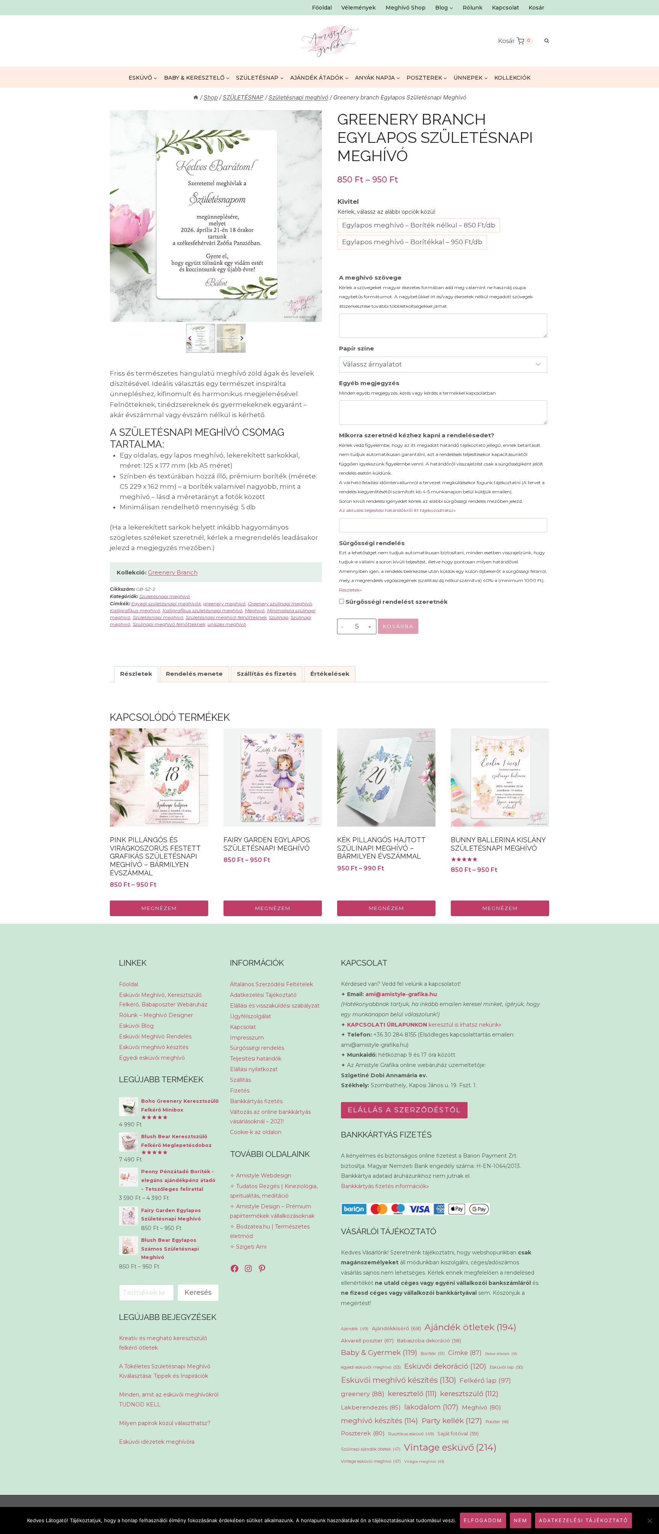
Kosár (536, 7)
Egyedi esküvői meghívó (152, 1057)
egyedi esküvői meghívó (371, 1367)
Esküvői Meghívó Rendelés (155, 1036)
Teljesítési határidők (255, 1058)
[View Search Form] (543, 40)
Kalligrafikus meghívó (135, 610)
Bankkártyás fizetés (256, 1101)
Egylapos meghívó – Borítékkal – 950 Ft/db (412, 242)
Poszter (497, 1421)
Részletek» (350, 590)
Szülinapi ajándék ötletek (370, 1449)
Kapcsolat (505, 7)
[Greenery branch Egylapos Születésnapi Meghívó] (216, 216)
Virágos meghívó (424, 1461)
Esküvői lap (506, 1367)
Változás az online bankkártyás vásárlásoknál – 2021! (270, 1117)
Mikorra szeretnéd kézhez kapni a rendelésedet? (442, 472)
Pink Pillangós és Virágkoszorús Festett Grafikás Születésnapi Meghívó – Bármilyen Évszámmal (155, 856)
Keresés (198, 1292)
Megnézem (159, 908)
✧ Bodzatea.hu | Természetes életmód (270, 1231)
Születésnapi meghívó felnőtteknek (226, 617)
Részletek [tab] (136, 673)
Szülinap (278, 617)
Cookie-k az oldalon (255, 1132)
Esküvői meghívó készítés (153, 1047)
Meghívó (255, 610)
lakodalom (431, 1407)
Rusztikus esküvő (411, 1433)
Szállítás (240, 1080)
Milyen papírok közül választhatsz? (165, 1423)
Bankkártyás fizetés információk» (385, 1186)
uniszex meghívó (226, 624)
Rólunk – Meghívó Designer (156, 1015)
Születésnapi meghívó (164, 596)
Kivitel (348, 201)
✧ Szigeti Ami (248, 1246)
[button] (200, 338)
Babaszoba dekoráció (429, 1341)
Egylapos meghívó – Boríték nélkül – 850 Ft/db (418, 225)
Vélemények (358, 7)
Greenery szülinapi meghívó (280, 603)
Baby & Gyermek (379, 1352)
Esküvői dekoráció (445, 1366)
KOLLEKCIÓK (512, 77)
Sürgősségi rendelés (443, 566)
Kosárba (398, 626)
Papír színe (356, 348)
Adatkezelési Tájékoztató (263, 995)
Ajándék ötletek (470, 1327)
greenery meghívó (224, 603)
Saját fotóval (458, 1433)
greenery (362, 1394)
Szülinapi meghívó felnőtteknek (169, 624)
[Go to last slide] (190, 338)
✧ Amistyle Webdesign (260, 1175)
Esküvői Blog (136, 1025)
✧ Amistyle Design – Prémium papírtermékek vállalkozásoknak (272, 1211)
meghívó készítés (379, 1420)
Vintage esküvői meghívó (371, 1461)
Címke (465, 1352)
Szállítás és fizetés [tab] (266, 673)
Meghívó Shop (406, 7)
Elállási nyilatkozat (254, 1069)
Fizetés (239, 1090)
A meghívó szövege (436, 291)
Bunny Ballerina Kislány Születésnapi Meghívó (498, 844)
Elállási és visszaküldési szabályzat (275, 1005)
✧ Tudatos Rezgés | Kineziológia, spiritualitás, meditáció (274, 1191)
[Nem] (649, 1520)
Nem (520, 1520)
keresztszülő (469, 1393)
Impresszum (247, 1037)
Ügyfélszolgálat (250, 1016)
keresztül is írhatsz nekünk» (424, 1024)
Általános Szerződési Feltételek (271, 984)
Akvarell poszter (367, 1340)
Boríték (433, 1353)
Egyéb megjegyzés (417, 387)
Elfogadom (483, 1520)
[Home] (196, 97)
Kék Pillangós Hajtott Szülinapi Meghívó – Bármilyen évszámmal (381, 848)
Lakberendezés (371, 1407)
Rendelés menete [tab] (194, 673)
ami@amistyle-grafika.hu (401, 994)
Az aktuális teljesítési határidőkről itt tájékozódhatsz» (397, 510)
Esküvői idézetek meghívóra (156, 1441)
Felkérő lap (485, 1380)
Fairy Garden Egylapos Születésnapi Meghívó (266, 844)
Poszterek (363, 1433)
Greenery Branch (173, 572)
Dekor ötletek (501, 1354)
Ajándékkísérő (396, 1328)
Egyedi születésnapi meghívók (166, 603)
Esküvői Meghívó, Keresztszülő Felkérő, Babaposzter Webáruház (163, 1000)
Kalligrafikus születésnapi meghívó (202, 610)
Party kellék (451, 1420)
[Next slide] (242, 338)
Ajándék (354, 1328)
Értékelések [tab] (329, 673)
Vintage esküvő (450, 1447)
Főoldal (322, 7)
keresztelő (412, 1393)
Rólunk (472, 7)
